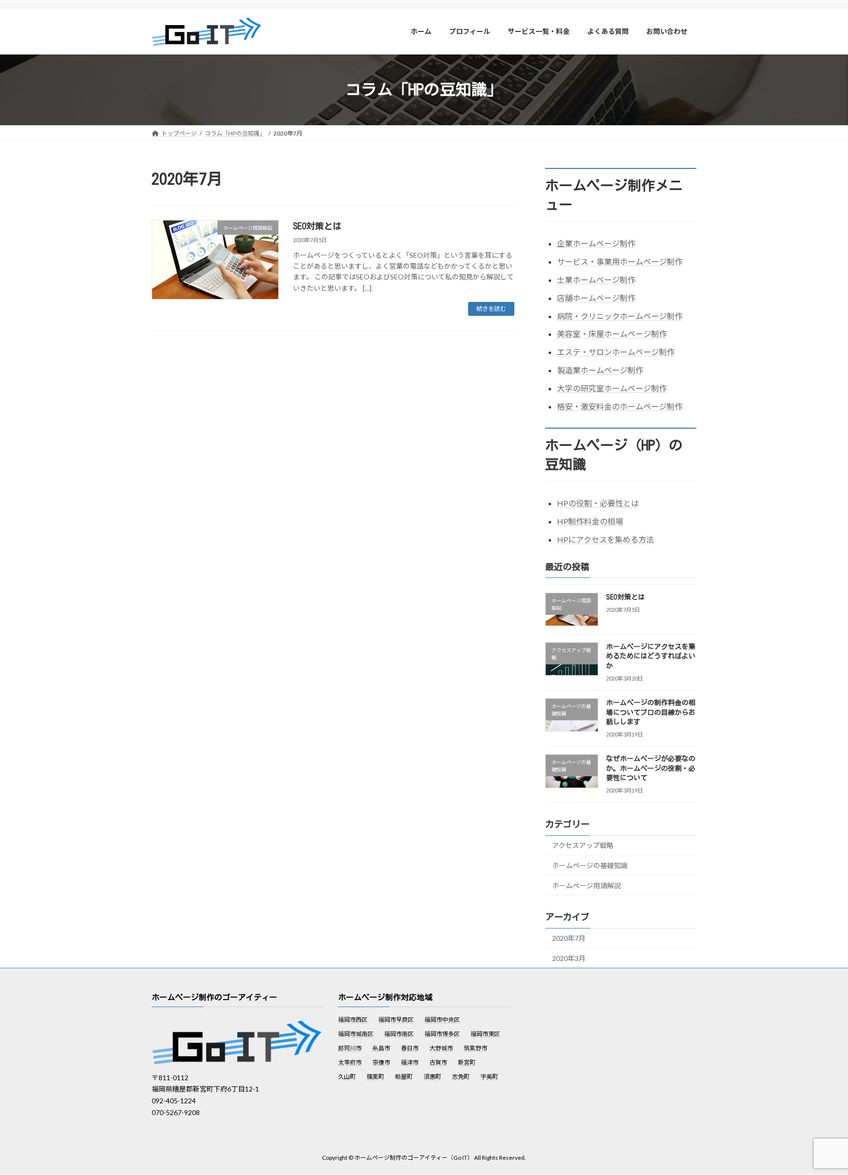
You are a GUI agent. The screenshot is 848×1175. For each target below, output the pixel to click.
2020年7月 (568, 938)
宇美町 (489, 1077)
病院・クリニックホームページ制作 (620, 315)
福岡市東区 (485, 1034)
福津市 (410, 1062)
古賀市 (438, 1062)
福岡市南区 (399, 1034)
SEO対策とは (317, 225)
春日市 (410, 1048)
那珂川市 (350, 1048)
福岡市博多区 (442, 1034)
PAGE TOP (819, 1130)
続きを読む (491, 308)
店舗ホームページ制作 (596, 297)
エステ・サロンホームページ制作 (616, 351)
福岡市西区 (353, 1020)
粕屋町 (404, 1077)
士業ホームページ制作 (596, 279)
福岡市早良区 (396, 1020)
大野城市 (441, 1048)
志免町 (461, 1077)
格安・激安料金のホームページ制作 (620, 405)
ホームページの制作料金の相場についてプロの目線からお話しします (650, 712)
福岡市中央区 (442, 1020)
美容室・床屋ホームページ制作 (612, 333)
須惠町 (432, 1077)
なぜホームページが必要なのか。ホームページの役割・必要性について (650, 768)
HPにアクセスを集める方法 (605, 539)
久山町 (347, 1077)
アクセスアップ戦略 (582, 845)
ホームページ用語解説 (586, 885)
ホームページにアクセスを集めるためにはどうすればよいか (650, 656)
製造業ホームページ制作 (600, 370)
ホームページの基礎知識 (590, 865)
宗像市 (381, 1062)
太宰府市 (350, 1062)
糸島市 (381, 1048)
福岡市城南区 (355, 1034)
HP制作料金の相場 (590, 520)
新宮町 (467, 1062)
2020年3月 (568, 958)
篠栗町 (375, 1077)
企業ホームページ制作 (596, 243)
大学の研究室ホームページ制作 (612, 387)
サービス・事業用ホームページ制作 (620, 261)
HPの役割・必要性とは (598, 503)
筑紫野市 (475, 1048)
